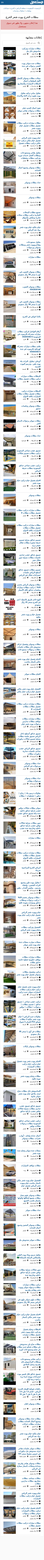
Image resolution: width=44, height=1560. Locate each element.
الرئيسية (38, 8)
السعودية (30, 8)
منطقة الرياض (21, 8)
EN (2, 2)
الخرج (13, 8)
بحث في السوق (31, 43)
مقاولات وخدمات (18, 11)
